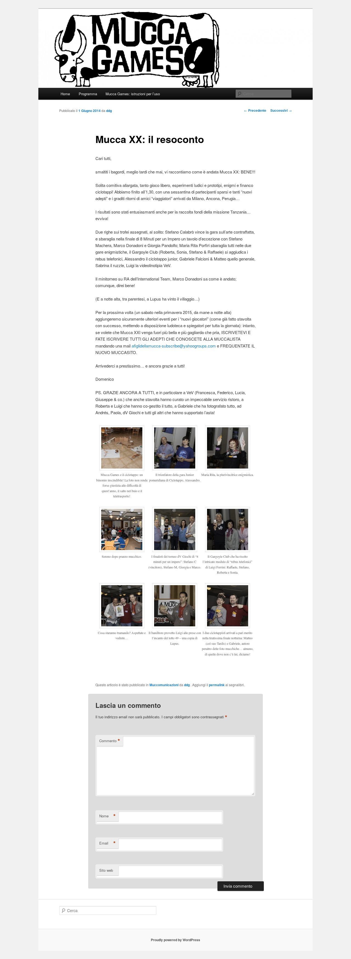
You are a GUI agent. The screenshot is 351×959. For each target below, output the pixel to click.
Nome (107, 816)
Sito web (106, 870)
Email (107, 843)
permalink (217, 684)
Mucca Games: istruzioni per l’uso (133, 93)
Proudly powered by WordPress (175, 939)
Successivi (281, 110)
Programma (88, 93)
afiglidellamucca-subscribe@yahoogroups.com (174, 346)
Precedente (255, 110)
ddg (109, 110)
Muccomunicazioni (164, 684)
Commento (109, 740)
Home (65, 93)
